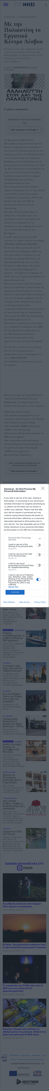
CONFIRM (15, 592)
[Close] (43, 489)
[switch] (38, 545)
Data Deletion (9, 602)
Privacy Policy (40, 602)
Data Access (24, 602)
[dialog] (24, 545)
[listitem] (24, 539)
